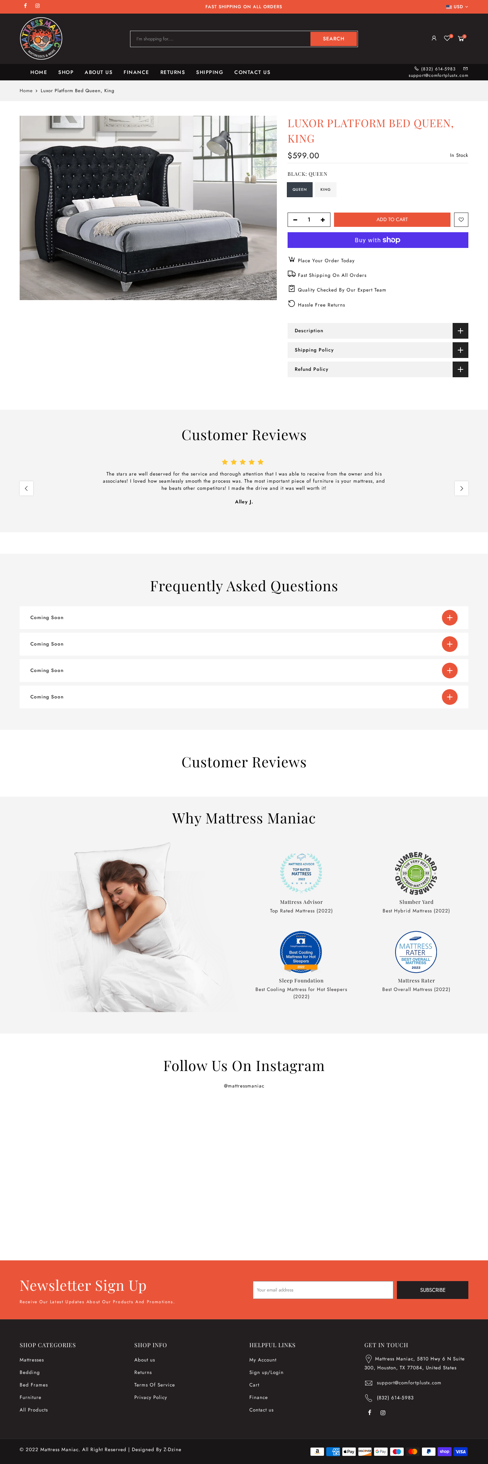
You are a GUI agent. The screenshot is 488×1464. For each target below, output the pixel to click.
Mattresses (32, 1359)
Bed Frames (34, 1384)
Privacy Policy (150, 1397)
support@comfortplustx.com (438, 75)
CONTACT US (252, 72)
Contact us (261, 1409)
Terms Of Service (154, 1384)
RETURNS (172, 72)
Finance (258, 1397)
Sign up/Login (266, 1372)
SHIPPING (209, 72)
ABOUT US (99, 72)
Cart (254, 1384)
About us (144, 1359)
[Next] (461, 488)
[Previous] (26, 488)
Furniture (30, 1397)
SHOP (66, 72)
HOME (38, 72)
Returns (143, 1372)
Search (333, 38)
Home (26, 91)
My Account (263, 1359)
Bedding (30, 1372)
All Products (34, 1409)
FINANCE (136, 72)
